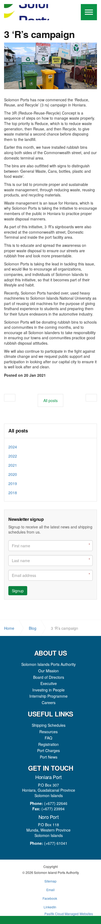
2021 (12, 465)
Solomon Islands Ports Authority (26, 12)
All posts (18, 431)
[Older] (9, 398)
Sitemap (50, 881)
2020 (12, 474)
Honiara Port (48, 776)
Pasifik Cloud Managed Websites (68, 913)
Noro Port (49, 816)
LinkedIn (50, 907)
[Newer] (91, 398)
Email (50, 889)
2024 (12, 446)
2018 (12, 492)
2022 (12, 456)
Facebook (50, 898)
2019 (12, 483)
